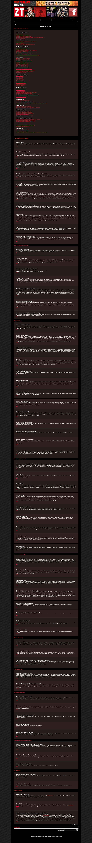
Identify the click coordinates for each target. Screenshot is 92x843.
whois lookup (46, 815)
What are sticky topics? (21, 83)
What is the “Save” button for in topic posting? (25, 70)
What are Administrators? (21, 88)
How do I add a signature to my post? (24, 60)
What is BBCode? (19, 76)
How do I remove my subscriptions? (23, 121)
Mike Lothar (45, 836)
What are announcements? (21, 81)
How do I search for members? (22, 114)
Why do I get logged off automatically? (24, 36)
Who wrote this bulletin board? (22, 129)
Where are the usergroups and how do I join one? (26, 92)
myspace (73, 17)
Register (76, 24)
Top (17, 145)
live (62, 17)
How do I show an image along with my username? (26, 52)
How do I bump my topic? (21, 72)
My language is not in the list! (22, 51)
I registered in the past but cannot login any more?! (26, 40)
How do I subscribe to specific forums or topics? (26, 120)
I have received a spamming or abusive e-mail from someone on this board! (31, 102)
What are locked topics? (21, 84)
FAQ (15, 24)
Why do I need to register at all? (22, 35)
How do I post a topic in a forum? (23, 58)
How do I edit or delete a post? (22, 59)
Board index (17, 827)
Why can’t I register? (20, 43)
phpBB (36, 836)
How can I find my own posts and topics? (24, 115)
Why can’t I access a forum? (22, 65)
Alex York (60, 836)
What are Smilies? (19, 78)
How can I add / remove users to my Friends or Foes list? (28, 107)
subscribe (30, 17)
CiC (52, 836)
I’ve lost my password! (20, 38)
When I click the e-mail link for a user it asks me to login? (27, 54)
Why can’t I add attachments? (22, 66)
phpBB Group (50, 795)
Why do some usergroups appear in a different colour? (27, 94)
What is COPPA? (19, 42)
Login (73, 24)
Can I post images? (20, 79)
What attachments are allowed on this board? (25, 125)
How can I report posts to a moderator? (24, 69)
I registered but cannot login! (22, 39)
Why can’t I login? (19, 33)
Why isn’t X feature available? (22, 130)
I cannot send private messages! (23, 100)
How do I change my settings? (22, 47)
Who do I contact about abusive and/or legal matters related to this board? (31, 132)
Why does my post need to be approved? (24, 71)
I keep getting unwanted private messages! (25, 101)
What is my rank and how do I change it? (24, 53)
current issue (51, 17)
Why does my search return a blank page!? (25, 113)
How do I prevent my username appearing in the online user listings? (30, 37)
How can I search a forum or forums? (23, 111)
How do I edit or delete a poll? (22, 64)
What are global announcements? (23, 80)
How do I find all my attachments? (23, 126)
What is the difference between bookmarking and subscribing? (29, 119)
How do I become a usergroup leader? (24, 93)
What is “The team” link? (21, 97)
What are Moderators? (20, 90)
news (41, 17)
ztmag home (19, 17)
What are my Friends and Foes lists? (23, 106)
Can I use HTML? (19, 77)
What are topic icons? (20, 85)
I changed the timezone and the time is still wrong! (26, 50)
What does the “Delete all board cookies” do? (25, 44)
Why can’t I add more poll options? (23, 63)
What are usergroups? (20, 91)
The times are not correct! (21, 49)
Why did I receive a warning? (22, 67)
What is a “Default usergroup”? (22, 95)
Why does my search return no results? (24, 112)
